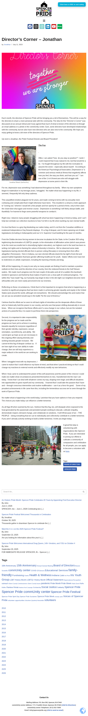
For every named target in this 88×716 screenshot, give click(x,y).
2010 (4, 608)
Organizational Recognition (72, 580)
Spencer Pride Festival (65, 592)
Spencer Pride (70, 469)
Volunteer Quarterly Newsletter (34, 600)
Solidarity (60, 587)
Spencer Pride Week (45, 596)
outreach (5, 583)
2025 (4, 669)
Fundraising (18, 575)
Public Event (75, 583)
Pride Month (55, 583)
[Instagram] (36, 26)
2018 (4, 641)
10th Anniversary (9, 566)
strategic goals (59, 596)
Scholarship (37, 587)
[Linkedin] (47, 26)
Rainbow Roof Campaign (26, 587)
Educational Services (56, 570)
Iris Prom (67, 575)
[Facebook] (30, 26)
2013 (4, 620)
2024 (4, 665)
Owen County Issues (34, 583)
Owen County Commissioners (18, 583)
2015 (4, 628)
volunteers (50, 600)
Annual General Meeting (45, 566)
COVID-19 (35, 570)
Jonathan (7, 44)
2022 (4, 657)
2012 (4, 616)
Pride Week (66, 583)
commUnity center (19, 570)
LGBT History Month (18, 580)
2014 (4, 624)
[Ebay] (59, 26)
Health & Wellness (40, 575)
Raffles (4, 587)
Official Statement (54, 580)
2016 (4, 633)
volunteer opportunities (16, 600)
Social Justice (49, 587)
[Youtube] (53, 26)
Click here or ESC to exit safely (72, 4)
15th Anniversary (27, 565)
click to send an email (55, 710)
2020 (4, 649)
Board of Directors (72, 464)
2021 (4, 653)
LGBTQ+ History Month (36, 580)
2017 (4, 637)
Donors (41, 570)
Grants (26, 575)
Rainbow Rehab (12, 587)
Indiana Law (58, 575)
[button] (44, 21)
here (67, 451)
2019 (4, 645)
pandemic (45, 583)
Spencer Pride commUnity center (26, 592)
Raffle (82, 583)
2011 (4, 612)
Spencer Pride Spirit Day (10, 596)
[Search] (83, 491)
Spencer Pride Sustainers (28, 596)
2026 (4, 673)
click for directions (68, 705)
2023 (4, 661)
